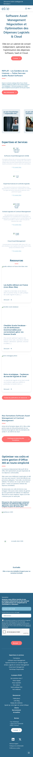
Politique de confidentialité (16, 745)
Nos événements (9, 92)
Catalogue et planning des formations (15, 439)
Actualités (16, 712)
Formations (16, 658)
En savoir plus (17, 167)
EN (28, 12)
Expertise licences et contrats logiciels (16, 662)
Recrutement (16, 710)
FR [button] (29, 8)
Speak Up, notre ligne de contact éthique (16, 705)
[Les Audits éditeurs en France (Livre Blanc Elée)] (16, 284)
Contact (15, 58)
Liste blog (16, 700)
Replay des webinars (16, 702)
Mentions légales (14, 743)
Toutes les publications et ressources (15, 397)
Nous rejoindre (16, 682)
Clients (16, 707)
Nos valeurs (16, 684)
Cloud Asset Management (16, 667)
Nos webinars (16, 689)
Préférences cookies (15, 748)
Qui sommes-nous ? (16, 678)
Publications (16, 698)
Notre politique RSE (16, 687)
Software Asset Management (16, 660)
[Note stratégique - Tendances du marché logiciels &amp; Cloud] (16, 373)
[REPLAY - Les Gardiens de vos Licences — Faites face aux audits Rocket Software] (16, 79)
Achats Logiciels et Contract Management (16, 664)
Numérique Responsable (16, 669)
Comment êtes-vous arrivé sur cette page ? (11, 612)
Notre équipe (16, 680)
